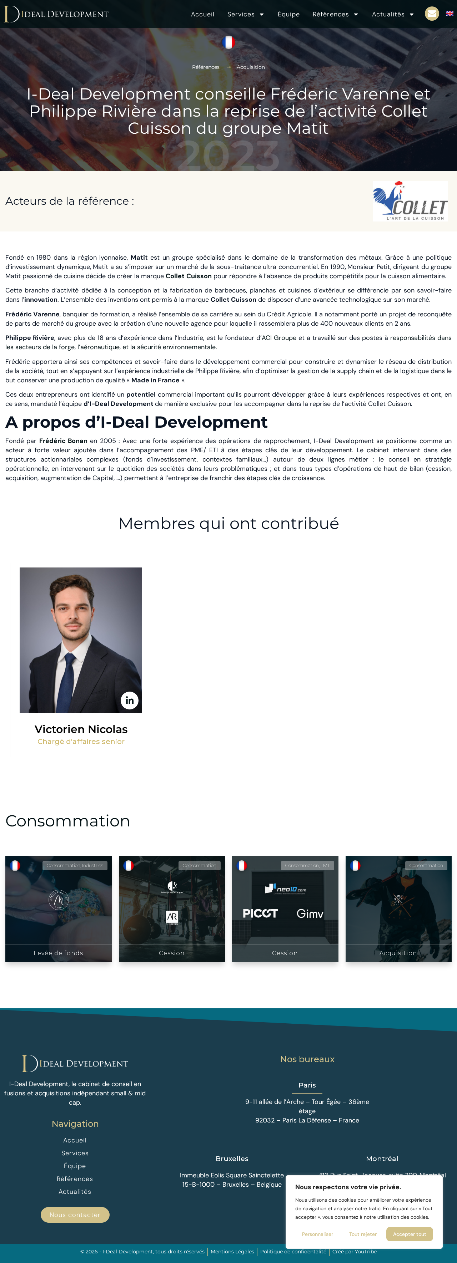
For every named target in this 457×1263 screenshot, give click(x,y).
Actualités (388, 14)
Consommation (67, 820)
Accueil (203, 14)
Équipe (289, 14)
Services (241, 14)
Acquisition (251, 67)
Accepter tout (409, 1234)
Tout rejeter (363, 1234)
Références (331, 14)
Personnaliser (317, 1234)
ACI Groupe (279, 337)
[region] (364, 1212)
